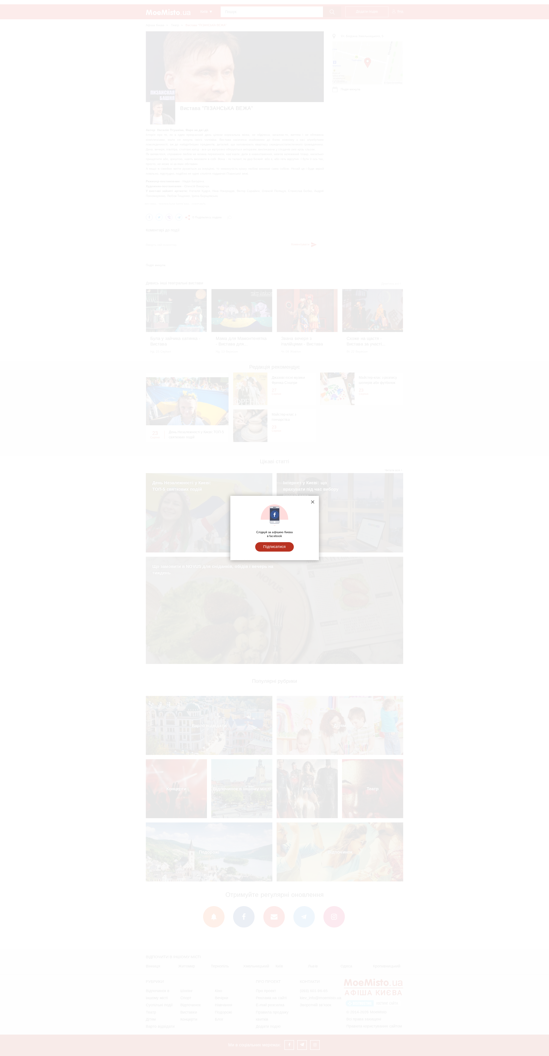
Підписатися (274, 547)
